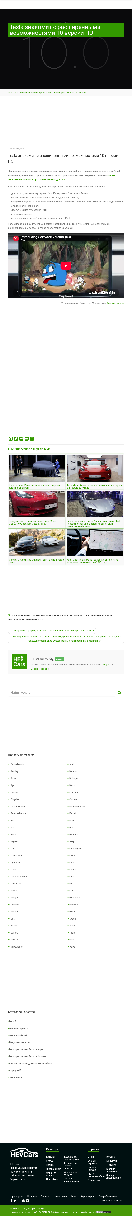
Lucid (13, 869)
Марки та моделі (51, 1174)
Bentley (14, 771)
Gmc (71, 827)
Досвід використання (113, 1176)
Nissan (13, 890)
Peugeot (14, 897)
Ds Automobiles (77, 806)
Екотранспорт (53, 1168)
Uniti (71, 939)
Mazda (72, 869)
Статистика (94, 1180)
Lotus (72, 862)
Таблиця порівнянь (111, 1170)
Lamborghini (75, 848)
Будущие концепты (19, 1042)
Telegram (106, 664)
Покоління (52, 1179)
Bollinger (73, 778)
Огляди (50, 1160)
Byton (72, 785)
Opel (71, 890)
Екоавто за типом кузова (71, 1158)
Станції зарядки (92, 1162)
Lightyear (15, 862)
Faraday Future (18, 813)
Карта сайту (60, 1196)
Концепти (111, 1160)
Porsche (73, 904)
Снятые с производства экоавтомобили (30, 1063)
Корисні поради (92, 1168)
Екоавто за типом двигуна (70, 1166)
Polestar (14, 904)
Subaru (14, 932)
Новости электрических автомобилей (66, 92)
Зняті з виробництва (71, 1179)
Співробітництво (108, 1196)
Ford (12, 827)
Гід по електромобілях (96, 1175)
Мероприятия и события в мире (26, 1049)
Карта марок (87, 1196)
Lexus (72, 855)
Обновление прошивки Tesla (74, 615)
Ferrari (72, 813)
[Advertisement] (66, 123)
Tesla (14, 615)
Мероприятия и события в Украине (27, 1056)
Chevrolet (74, 792)
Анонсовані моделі (70, 1173)
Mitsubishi (15, 883)
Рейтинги (111, 1164)
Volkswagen (16, 946)
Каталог (50, 1156)
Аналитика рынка (18, 1028)
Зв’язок (45, 1196)
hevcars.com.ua (115, 303)
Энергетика (15, 1077)
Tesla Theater (52, 615)
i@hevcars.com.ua (112, 1200)
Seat (12, 918)
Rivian (72, 911)
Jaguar (14, 841)
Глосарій (110, 1156)
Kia (12, 848)
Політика (32, 1196)
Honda (13, 834)
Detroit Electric (17, 806)
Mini (71, 876)
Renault (14, 911)
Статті (91, 1156)
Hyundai (73, 834)
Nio (71, 883)
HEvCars (12, 92)
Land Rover (16, 855)
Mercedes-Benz (18, 876)
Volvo (72, 946)
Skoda (72, 918)
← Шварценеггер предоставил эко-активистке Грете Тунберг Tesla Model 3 (52, 630)
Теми (73, 1196)
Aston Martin (17, 764)
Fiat (12, 820)
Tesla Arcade (24, 615)
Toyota (14, 939)
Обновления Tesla (34, 619)
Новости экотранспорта (31, 92)
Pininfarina (74, 897)
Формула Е (15, 1070)
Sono (72, 925)
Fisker (72, 820)
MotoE (12, 1021)
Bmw (13, 778)
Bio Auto (73, 771)
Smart (13, 925)
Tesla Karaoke (38, 615)
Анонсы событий (18, 1035)
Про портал (16, 1196)
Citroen (73, 799)
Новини (50, 1164)
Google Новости (39, 668)
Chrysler (14, 799)
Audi (71, 764)
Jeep (72, 841)
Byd (12, 785)
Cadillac (14, 792)
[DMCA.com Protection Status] (103, 1212)
